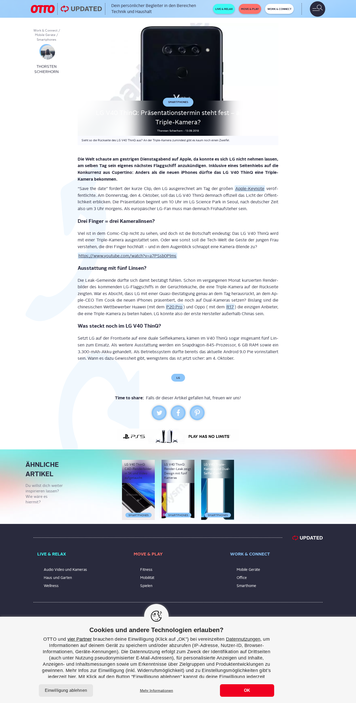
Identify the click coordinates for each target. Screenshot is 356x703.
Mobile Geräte (45, 35)
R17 (230, 306)
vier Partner (79, 639)
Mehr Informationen (156, 690)
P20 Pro (174, 306)
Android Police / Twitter (255, 29)
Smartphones (46, 39)
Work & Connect (45, 30)
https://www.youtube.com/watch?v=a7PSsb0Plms (127, 255)
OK (247, 690)
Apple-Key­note (249, 188)
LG (178, 377)
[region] (178, 660)
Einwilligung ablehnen (66, 690)
